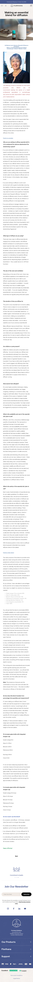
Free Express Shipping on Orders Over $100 (16, 1)
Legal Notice (16, 978)
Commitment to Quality (16, 875)
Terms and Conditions (16, 975)
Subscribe (26, 894)
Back (16, 856)
